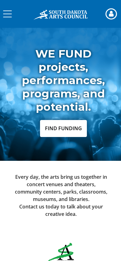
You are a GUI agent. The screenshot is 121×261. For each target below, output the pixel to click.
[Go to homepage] (60, 14)
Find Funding (63, 128)
